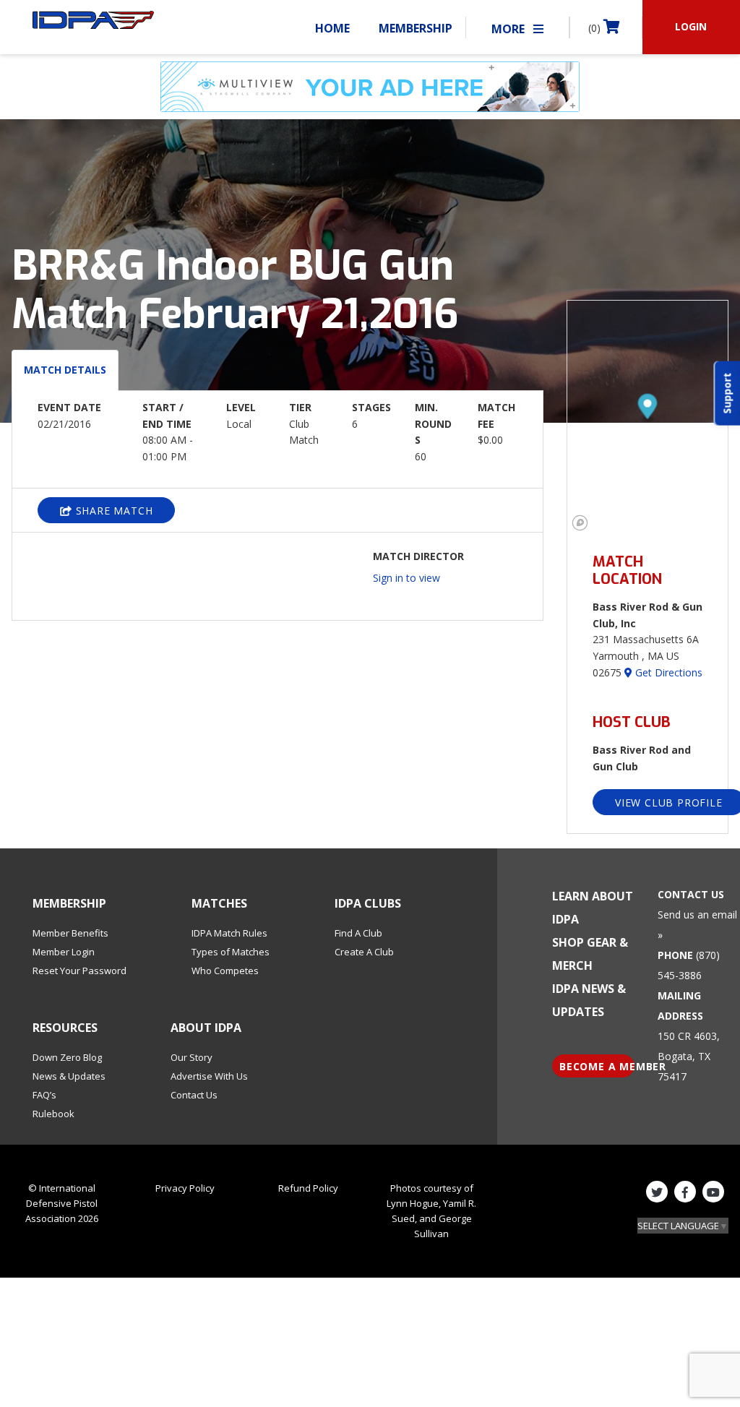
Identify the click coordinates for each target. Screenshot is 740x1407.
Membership (415, 28)
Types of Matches (231, 951)
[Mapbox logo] (580, 523)
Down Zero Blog (67, 1057)
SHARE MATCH (112, 510)
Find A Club (358, 932)
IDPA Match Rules (229, 932)
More (509, 29)
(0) (595, 28)
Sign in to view (406, 578)
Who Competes (225, 970)
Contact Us (194, 1094)
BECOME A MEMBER (596, 1066)
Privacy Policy (185, 1188)
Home (332, 28)
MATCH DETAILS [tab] (65, 370)
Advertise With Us (209, 1076)
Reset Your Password (79, 970)
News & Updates (69, 1076)
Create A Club (364, 951)
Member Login (64, 951)
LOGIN (691, 26)
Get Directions (667, 672)
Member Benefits (70, 932)
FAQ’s (44, 1094)
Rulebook (53, 1113)
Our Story (191, 1057)
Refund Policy (308, 1188)
